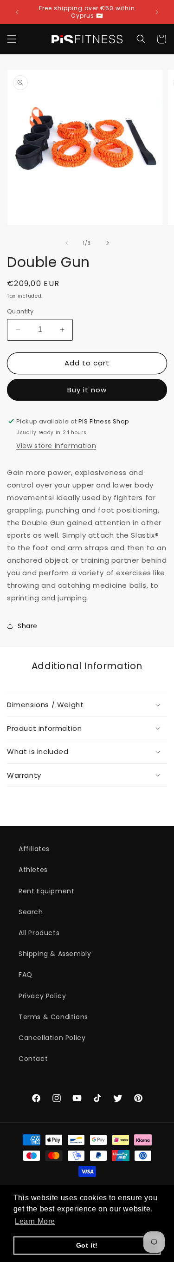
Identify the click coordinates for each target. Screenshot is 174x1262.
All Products (39, 932)
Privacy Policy (42, 996)
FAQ (25, 974)
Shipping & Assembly (55, 953)
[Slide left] (67, 243)
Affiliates (34, 848)
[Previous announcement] (17, 12)
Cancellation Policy (52, 1037)
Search (31, 912)
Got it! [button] (87, 1245)
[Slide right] (107, 243)
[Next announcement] (157, 12)
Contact (33, 1058)
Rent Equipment (46, 891)
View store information (56, 445)
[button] (11, 39)
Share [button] (28, 626)
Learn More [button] (35, 1221)
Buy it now (87, 390)
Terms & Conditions (53, 1016)
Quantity (20, 311)
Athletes (33, 869)
